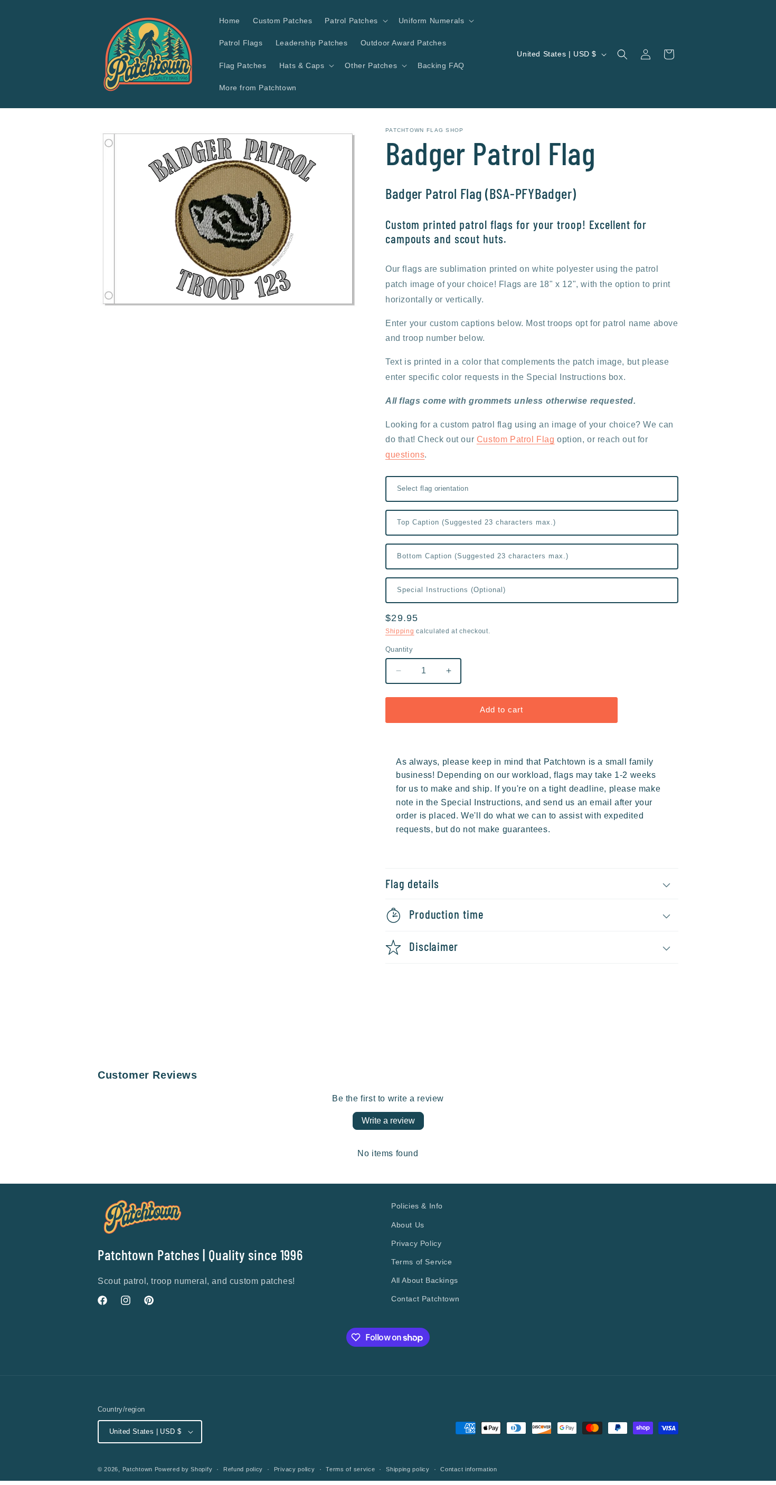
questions (404, 454)
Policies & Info (417, 1206)
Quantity (399, 649)
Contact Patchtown (425, 1298)
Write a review (388, 1120)
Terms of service (350, 1469)
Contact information (468, 1469)
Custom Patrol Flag (516, 439)
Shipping (399, 631)
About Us (407, 1225)
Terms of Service (421, 1262)
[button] (355, 20)
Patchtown (137, 1469)
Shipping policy (408, 1469)
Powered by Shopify (184, 1469)
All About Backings (424, 1280)
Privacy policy (294, 1469)
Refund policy (243, 1469)
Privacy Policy (416, 1243)
